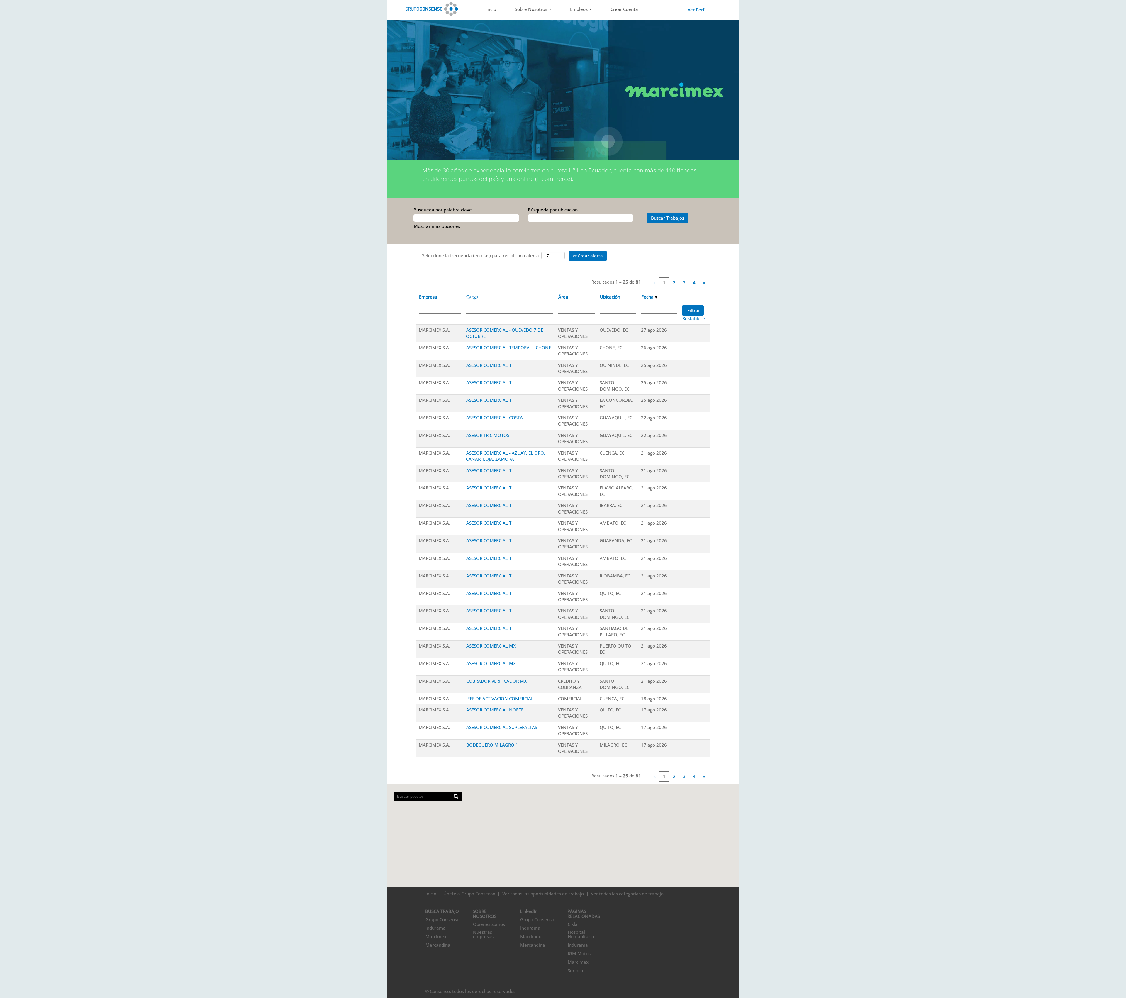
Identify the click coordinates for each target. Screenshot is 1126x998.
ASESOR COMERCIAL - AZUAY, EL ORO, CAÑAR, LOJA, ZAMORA (505, 456)
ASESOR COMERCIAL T (488, 365)
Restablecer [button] (694, 318)
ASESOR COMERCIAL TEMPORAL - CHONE (508, 347)
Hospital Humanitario (581, 934)
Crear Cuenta (624, 9)
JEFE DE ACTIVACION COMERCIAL (499, 699)
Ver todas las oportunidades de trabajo (543, 894)
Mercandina (437, 945)
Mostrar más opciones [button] (437, 226)
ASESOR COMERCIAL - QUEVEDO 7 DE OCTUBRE (504, 333)
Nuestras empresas (483, 934)
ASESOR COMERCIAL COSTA (494, 418)
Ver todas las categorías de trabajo (627, 894)
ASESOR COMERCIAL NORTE (494, 710)
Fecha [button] (648, 297)
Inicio (490, 9)
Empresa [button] (428, 297)
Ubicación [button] (610, 297)
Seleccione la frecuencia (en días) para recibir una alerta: (481, 255)
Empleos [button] (579, 9)
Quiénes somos (489, 924)
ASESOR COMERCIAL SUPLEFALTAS (501, 727)
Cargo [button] (472, 296)
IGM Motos (579, 953)
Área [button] (563, 297)
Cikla (573, 924)
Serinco (575, 970)
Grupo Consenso (442, 919)
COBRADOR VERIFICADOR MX (496, 681)
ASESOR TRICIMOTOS (487, 435)
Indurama (435, 928)
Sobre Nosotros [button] (531, 9)
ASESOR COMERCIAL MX (491, 646)
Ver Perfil (697, 10)
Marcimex (435, 936)
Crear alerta (589, 256)
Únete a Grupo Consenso (469, 894)
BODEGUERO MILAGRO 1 (492, 745)
